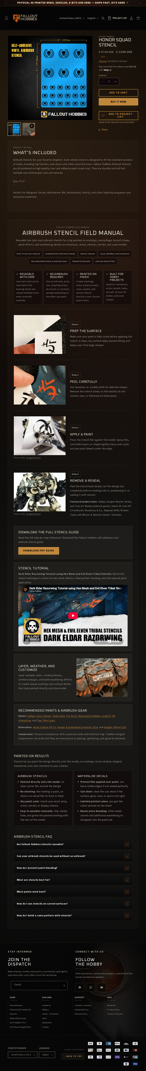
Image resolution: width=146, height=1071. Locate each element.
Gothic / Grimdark (50, 1014)
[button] (6, 18)
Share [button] (105, 129)
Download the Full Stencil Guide (60, 253)
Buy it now (118, 102)
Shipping (102, 61)
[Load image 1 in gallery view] (14, 129)
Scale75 (106, 716)
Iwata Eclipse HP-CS (44, 727)
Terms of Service (115, 1014)
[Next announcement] (140, 3)
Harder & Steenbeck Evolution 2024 (77, 727)
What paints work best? (31, 892)
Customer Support (83, 1005)
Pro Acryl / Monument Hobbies (83, 716)
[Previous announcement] (6, 3)
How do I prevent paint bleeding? (37, 868)
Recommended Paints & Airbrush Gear (49, 261)
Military (45, 1009)
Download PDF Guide (38, 551)
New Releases (16, 1005)
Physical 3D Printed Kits (20, 1009)
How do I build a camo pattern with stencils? (44, 915)
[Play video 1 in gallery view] (28, 129)
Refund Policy (81, 1014)
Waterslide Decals (18, 1018)
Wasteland (47, 1022)
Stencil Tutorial (87, 253)
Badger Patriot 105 (115, 727)
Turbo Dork (58, 716)
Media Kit (111, 1005)
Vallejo (31, 716)
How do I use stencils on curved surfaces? (42, 903)
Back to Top (73, 1056)
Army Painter (43, 716)
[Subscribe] (63, 985)
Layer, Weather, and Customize (114, 253)
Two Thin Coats (46, 720)
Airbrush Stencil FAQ (105, 261)
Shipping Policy (82, 1009)
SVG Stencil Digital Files (20, 1027)
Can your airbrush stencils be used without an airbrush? (51, 856)
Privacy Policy (113, 1009)
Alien (44, 1018)
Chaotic (45, 1027)
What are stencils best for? (33, 880)
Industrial (46, 1005)
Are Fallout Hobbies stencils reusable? (40, 844)
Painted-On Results (81, 261)
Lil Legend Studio (33, 457)
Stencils (13, 1014)
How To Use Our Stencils (28, 253)
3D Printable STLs (18, 1022)
